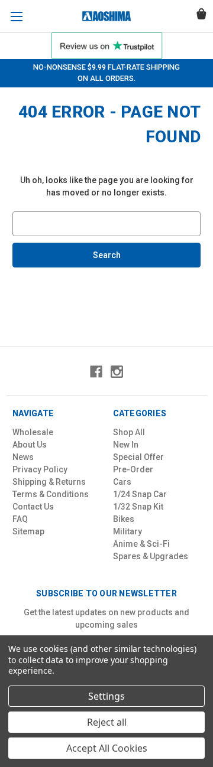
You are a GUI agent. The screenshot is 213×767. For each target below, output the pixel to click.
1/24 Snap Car (140, 494)
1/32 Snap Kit (138, 506)
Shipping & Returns (49, 482)
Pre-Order (133, 469)
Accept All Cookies (106, 748)
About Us (29, 444)
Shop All (129, 432)
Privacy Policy (39, 469)
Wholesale (32, 432)
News (23, 457)
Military (127, 531)
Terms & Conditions (50, 494)
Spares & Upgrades (150, 556)
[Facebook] (96, 371)
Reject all (107, 722)
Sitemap (28, 531)
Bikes (123, 519)
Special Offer (138, 457)
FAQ (20, 519)
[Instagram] (117, 371)
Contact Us (33, 506)
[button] (107, 45)
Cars (122, 482)
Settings (106, 696)
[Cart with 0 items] (201, 15)
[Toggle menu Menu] (16, 16)
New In (125, 444)
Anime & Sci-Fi (141, 544)
